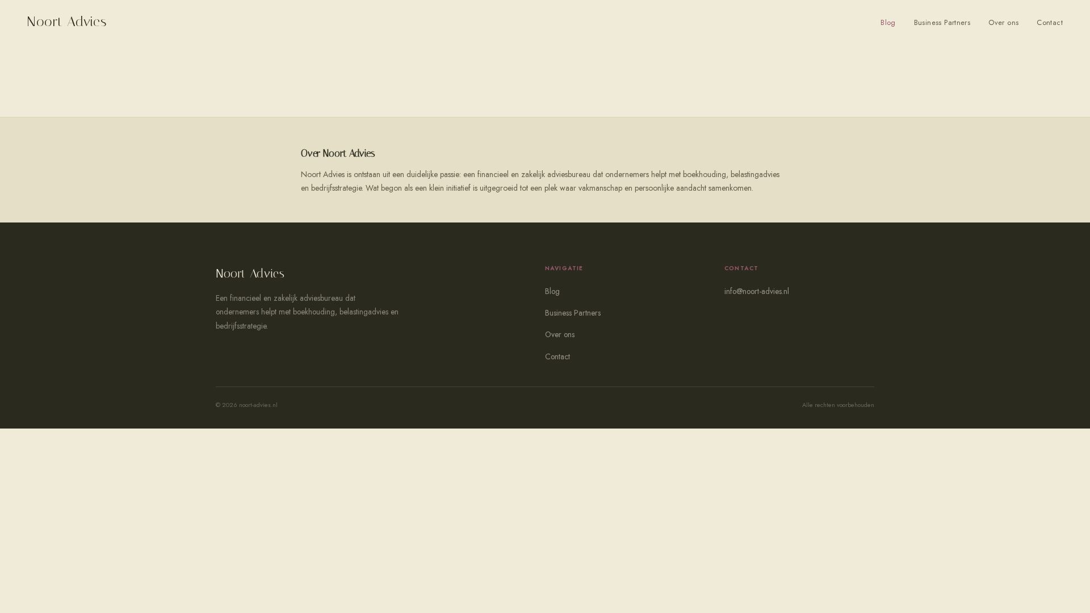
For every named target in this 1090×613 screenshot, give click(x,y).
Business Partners (942, 22)
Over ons (1003, 22)
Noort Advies (67, 22)
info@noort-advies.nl (756, 291)
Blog (888, 22)
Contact (1050, 22)
